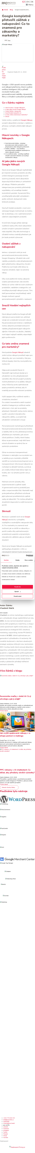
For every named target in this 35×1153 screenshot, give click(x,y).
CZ (23, 2)
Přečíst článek (4, 711)
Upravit (16, 591)
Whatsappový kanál (9, 1123)
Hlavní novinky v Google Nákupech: (15, 108)
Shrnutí (7, 116)
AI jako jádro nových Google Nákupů (15, 109)
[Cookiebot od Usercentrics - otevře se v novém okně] (26, 556)
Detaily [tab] (18, 560)
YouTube (5, 1137)
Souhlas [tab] (6, 560)
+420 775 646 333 (9, 1118)
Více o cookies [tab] (29, 560)
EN (28, 2)
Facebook (6, 1129)
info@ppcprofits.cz (8, 1120)
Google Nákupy (26, 120)
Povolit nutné (17, 596)
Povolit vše (17, 587)
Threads (5, 1134)
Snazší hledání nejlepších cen (13, 113)
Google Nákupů (18, 352)
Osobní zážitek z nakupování (13, 111)
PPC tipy (7, 40)
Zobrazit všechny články (8, 787)
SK (32, 2)
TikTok (5, 1136)
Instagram (6, 1130)
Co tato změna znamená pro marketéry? (16, 115)
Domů (6, 10)
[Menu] (29, 4)
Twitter (5, 1132)
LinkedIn (5, 1127)
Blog (11, 10)
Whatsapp (6, 1121)
